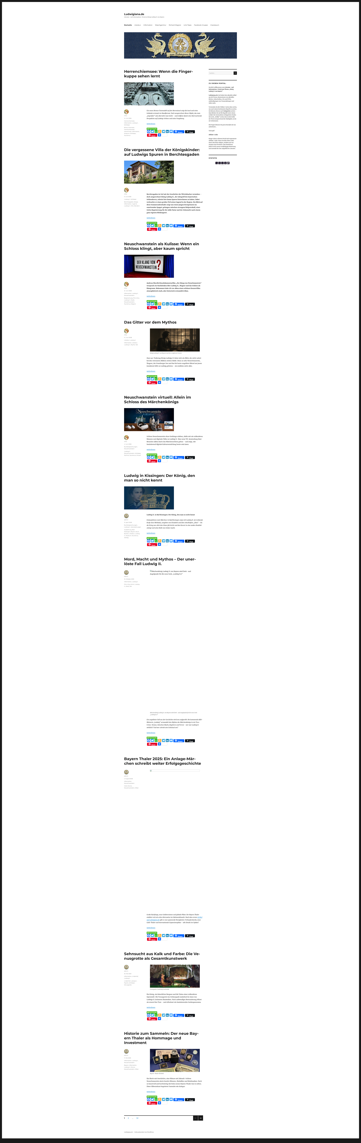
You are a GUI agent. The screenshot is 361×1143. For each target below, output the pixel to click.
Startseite (128, 25)
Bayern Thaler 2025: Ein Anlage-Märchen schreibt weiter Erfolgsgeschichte (162, 761)
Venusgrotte (128, 985)
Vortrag (126, 537)
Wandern (137, 206)
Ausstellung (127, 529)
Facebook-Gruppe (201, 25)
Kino (137, 298)
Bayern (133, 531)
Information (147, 25)
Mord (127, 586)
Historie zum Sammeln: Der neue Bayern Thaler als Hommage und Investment (161, 1038)
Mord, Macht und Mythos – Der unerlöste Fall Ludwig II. (160, 561)
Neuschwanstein (129, 295)
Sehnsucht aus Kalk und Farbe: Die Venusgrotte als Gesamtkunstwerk (162, 956)
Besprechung (128, 298)
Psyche (133, 344)
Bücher (126, 533)
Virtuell (138, 455)
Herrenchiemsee (129, 121)
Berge (136, 202)
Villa (132, 206)
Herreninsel (127, 131)
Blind (125, 127)
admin (126, 520)
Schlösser (127, 125)
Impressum (214, 25)
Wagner (133, 304)
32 (138, 1118)
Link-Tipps (187, 25)
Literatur (137, 25)
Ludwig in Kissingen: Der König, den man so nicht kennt (159, 477)
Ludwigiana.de (134, 14)
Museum (127, 133)
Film (134, 298)
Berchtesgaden (129, 202)
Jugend (134, 204)
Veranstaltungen (136, 527)
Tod (137, 344)
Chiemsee (131, 127)
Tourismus (127, 135)
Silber (137, 788)
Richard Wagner (175, 25)
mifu (125, 115)
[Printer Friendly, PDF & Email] (152, 129)
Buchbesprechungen (130, 446)
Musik (132, 300)
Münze (130, 786)
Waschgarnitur (160, 25)
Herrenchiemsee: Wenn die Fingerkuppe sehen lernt (158, 73)
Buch (137, 531)
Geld (125, 786)
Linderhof (135, 976)
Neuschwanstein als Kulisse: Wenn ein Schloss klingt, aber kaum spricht (161, 246)
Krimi (132, 584)
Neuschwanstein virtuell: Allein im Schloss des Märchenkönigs (157, 399)
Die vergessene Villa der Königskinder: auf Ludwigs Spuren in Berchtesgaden (162, 152)
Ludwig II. (135, 123)
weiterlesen (151, 124)
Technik (126, 455)
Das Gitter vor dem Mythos (150, 322)
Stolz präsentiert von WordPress (144, 1132)
